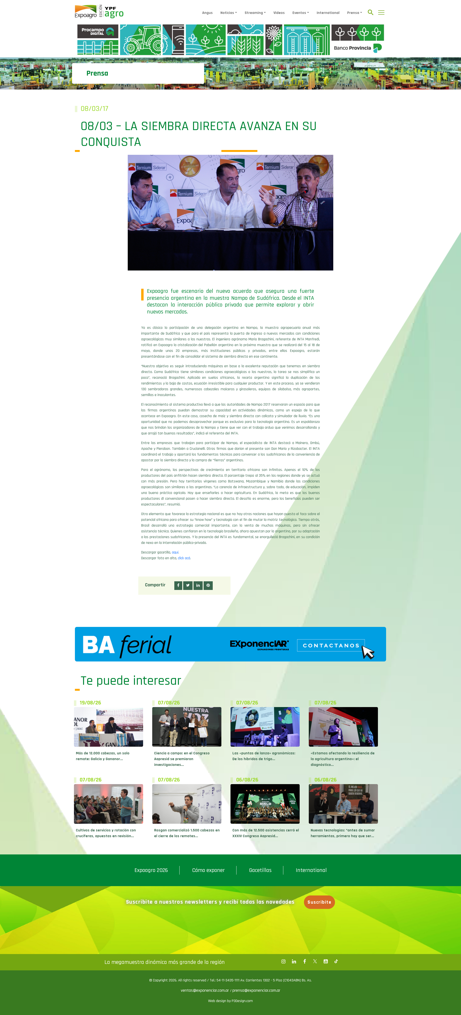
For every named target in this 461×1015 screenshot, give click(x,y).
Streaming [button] (254, 12)
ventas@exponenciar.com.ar (205, 990)
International (328, 12)
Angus (207, 12)
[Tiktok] (336, 961)
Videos (279, 12)
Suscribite (319, 902)
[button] (178, 585)
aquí (175, 552)
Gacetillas (260, 870)
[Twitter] (315, 961)
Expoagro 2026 (151, 870)
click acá (184, 558)
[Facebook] (283, 961)
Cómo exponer (208, 870)
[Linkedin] (293, 961)
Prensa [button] (353, 12)
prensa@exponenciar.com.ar (256, 990)
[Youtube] (325, 961)
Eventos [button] (299, 12)
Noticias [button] (227, 12)
